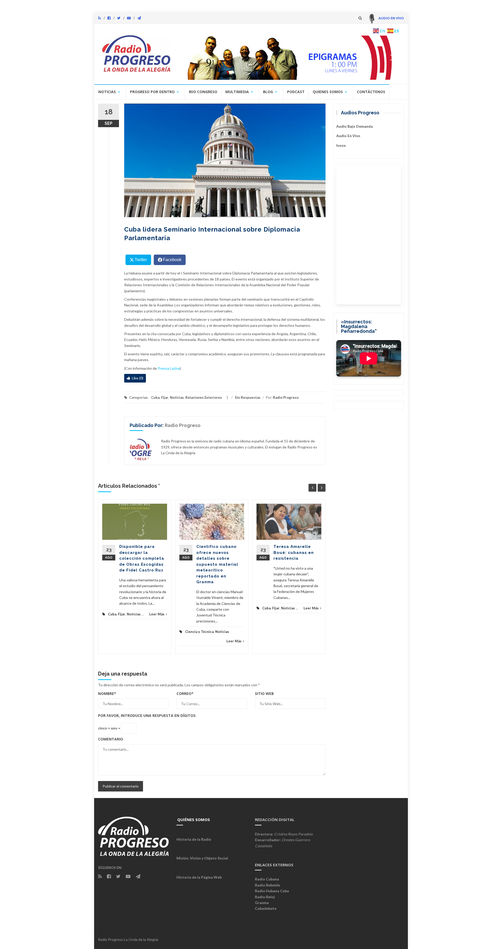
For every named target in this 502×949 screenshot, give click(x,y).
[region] (289, 57)
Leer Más (156, 614)
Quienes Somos (328, 91)
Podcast (296, 91)
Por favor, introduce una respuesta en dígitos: (147, 715)
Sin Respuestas (247, 397)
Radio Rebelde (267, 885)
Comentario (110, 739)
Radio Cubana (267, 879)
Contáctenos (371, 91)
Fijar (164, 397)
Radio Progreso (286, 397)
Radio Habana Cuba (272, 891)
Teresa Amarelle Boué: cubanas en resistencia (293, 552)
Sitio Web (264, 693)
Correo (184, 693)
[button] (289, 57)
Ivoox (341, 145)
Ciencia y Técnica (199, 632)
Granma (262, 902)
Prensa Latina (169, 368)
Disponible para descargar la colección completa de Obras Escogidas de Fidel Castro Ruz (141, 558)
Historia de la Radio (193, 839)
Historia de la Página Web (199, 877)
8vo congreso (203, 91)
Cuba (155, 397)
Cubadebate (265, 908)
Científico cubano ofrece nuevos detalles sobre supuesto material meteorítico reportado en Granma (217, 564)
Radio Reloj (265, 897)
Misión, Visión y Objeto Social (202, 858)
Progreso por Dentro (152, 91)
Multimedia (237, 91)
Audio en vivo (348, 135)
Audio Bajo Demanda (354, 126)
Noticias (107, 91)
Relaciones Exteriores (203, 397)
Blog (268, 91)
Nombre (107, 693)
